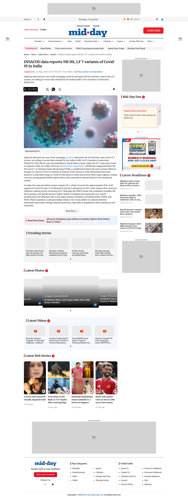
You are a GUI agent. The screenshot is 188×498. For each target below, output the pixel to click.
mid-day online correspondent (88, 72)
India (69, 41)
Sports (120, 41)
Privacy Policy (127, 484)
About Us (125, 468)
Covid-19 (69, 157)
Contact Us (125, 472)
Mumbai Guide (90, 41)
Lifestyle (107, 41)
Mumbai (38, 41)
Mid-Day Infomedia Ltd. (93, 495)
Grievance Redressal (153, 472)
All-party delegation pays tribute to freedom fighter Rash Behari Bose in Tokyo (78, 220)
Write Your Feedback (45, 474)
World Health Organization (72, 166)
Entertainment (54, 41)
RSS (146, 480)
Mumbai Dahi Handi (136, 48)
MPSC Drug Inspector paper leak (90, 48)
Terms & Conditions (153, 468)
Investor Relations (152, 476)
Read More (70, 211)
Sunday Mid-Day (136, 41)
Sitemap (148, 484)
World (78, 41)
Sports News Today (116, 48)
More (149, 41)
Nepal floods (45, 48)
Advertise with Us (128, 476)
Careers (124, 480)
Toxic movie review (63, 48)
